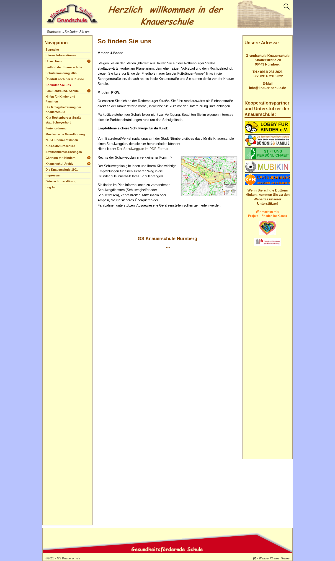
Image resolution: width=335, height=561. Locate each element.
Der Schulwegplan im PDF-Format (142, 149)
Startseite (54, 32)
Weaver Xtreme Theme (274, 558)
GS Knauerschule (68, 558)
